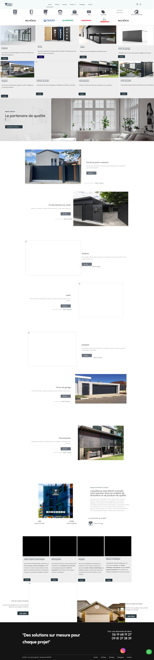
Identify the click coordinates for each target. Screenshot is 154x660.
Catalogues (82, 4)
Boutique (64, 4)
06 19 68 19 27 (122, 634)
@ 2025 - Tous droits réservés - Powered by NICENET (36, 657)
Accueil (50, 4)
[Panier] (137, 4)
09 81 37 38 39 (122, 638)
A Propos (57, 4)
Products (72, 4)
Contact (90, 4)
